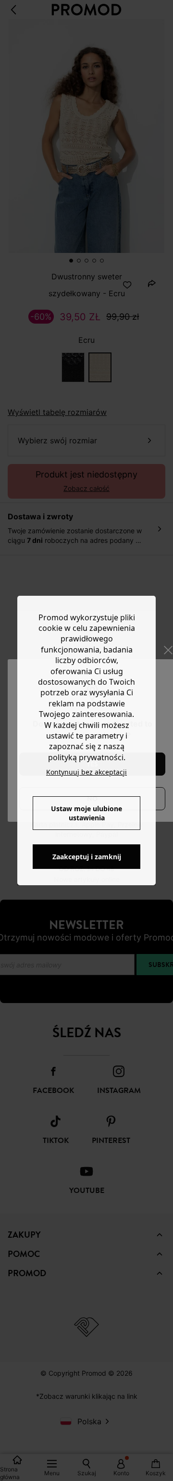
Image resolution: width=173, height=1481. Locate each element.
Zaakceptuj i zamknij (86, 856)
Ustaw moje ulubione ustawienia (86, 813)
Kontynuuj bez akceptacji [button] (86, 772)
